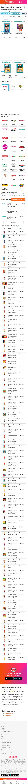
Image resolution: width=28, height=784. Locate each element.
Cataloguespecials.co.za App (7, 731)
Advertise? (3, 726)
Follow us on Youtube (5, 745)
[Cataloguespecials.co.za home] (9, 1)
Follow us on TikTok (5, 747)
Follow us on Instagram (6, 744)
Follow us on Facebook (6, 742)
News (2, 736)
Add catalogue (4, 734)
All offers (5, 4)
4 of (4, 19)
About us (3, 733)
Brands (2, 729)
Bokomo (10, 4)
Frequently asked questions (7, 725)
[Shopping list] (22, 2)
